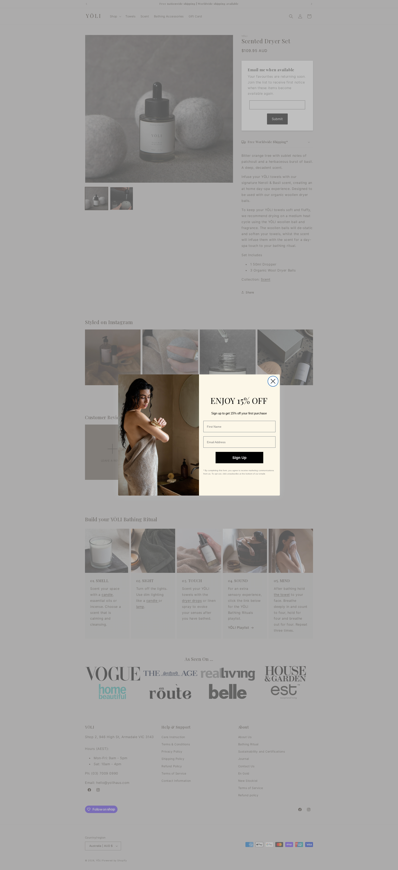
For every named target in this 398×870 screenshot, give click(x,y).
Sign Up (239, 458)
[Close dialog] (273, 381)
